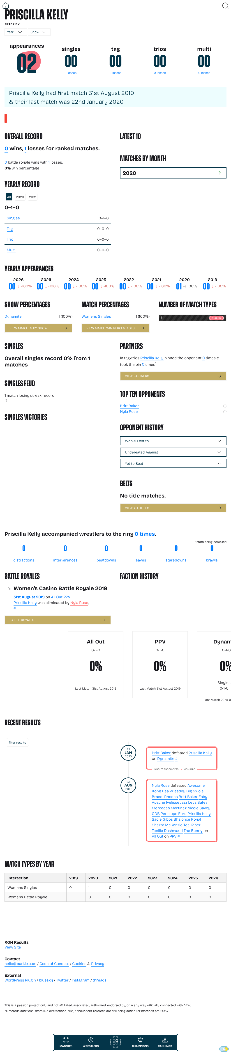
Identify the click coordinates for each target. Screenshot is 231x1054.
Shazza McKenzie (167, 825)
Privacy (97, 963)
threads (99, 980)
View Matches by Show (28, 328)
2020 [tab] (20, 196)
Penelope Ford (174, 813)
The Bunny (193, 830)
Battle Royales (21, 619)
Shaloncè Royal (187, 819)
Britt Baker (129, 405)
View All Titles (137, 507)
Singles (13, 218)
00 (71, 61)
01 (179, 286)
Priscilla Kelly (152, 358)
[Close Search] (225, 5)
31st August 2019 (29, 597)
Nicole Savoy (198, 808)
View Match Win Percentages (110, 328)
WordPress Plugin (20, 980)
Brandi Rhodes (165, 796)
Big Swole (195, 791)
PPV (66, 597)
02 (27, 63)
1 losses (71, 72)
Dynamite (13, 316)
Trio (10, 239)
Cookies (79, 963)
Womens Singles (96, 316)
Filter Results (17, 742)
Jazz (183, 802)
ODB (156, 813)
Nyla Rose (129, 411)
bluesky (46, 980)
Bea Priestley (173, 791)
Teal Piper (192, 825)
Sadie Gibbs (162, 819)
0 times (145, 533)
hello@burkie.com (20, 963)
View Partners (137, 375)
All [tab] (9, 196)
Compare (189, 769)
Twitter (62, 980)
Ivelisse (172, 802)
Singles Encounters (166, 769)
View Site (13, 947)
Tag (10, 228)
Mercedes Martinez (169, 808)
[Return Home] (5, 5)
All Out (56, 597)
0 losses (115, 72)
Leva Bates (198, 802)
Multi (11, 250)
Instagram (81, 980)
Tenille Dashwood (167, 830)
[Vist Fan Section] (217, 5)
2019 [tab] (32, 196)
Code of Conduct (54, 963)
